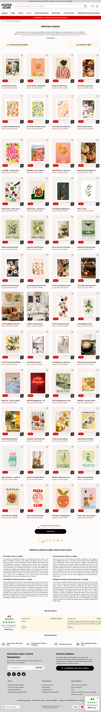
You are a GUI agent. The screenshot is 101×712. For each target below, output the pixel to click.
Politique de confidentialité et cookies (71, 700)
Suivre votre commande (79, 685)
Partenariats (46, 687)
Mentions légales (51, 700)
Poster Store (55, 706)
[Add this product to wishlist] (22, 55)
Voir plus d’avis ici (50, 635)
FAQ (72, 690)
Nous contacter (76, 687)
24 (58, 540)
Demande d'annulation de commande (83, 692)
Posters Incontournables (16, 687)
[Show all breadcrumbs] (4, 21)
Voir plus (50, 531)
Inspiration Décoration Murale (17, 692)
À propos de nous (48, 685)
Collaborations (47, 690)
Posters (10, 21)
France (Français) (10, 707)
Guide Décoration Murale (16, 685)
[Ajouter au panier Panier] (22, 81)
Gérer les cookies (77, 694)
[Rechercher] (85, 6)
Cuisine (17, 21)
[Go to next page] (61, 540)
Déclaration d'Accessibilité (50, 692)
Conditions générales (24, 700)
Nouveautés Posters (14, 690)
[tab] (92, 6)
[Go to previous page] (39, 540)
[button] (92, 703)
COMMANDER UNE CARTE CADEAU (76, 668)
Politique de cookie (38, 700)
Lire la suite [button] (50, 38)
